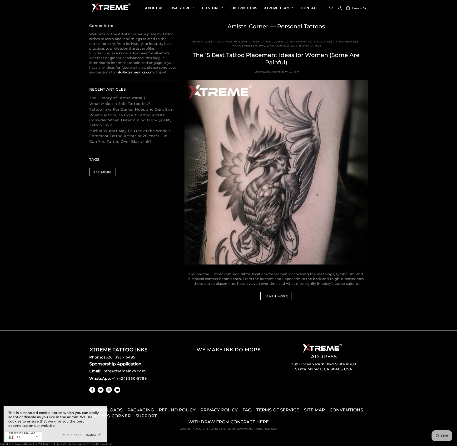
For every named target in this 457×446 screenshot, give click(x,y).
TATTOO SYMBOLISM (244, 45)
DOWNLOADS (107, 410)
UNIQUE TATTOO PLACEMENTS (278, 45)
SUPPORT (146, 416)
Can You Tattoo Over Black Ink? (120, 141)
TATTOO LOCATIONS (320, 41)
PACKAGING (140, 410)
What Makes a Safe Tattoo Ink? (119, 103)
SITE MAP (314, 410)
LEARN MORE (276, 296)
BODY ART (199, 41)
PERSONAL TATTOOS (246, 41)
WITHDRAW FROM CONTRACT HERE (228, 422)
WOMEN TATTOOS (310, 45)
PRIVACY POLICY (219, 410)
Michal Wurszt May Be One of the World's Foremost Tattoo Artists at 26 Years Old (130, 133)
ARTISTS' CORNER (111, 416)
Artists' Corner (248, 26)
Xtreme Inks (110, 8)
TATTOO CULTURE (272, 41)
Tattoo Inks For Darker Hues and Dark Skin (131, 109)
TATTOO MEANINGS (346, 41)
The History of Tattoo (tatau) (117, 98)
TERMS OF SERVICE (277, 410)
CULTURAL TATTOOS (219, 41)
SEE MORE (102, 172)
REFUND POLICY (177, 410)
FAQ (247, 410)
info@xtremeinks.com (135, 72)
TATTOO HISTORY (295, 41)
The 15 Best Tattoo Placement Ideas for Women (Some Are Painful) (276, 59)
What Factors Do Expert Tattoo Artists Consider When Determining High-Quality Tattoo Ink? (130, 120)
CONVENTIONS (346, 410)
